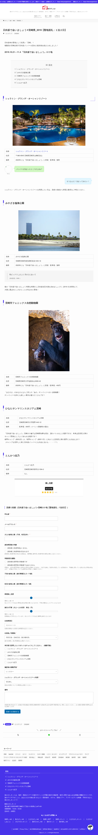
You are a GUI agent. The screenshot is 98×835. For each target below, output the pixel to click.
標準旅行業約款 (47, 829)
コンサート (32, 754)
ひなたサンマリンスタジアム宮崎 (29, 79)
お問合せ (82, 829)
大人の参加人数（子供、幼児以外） (17, 534)
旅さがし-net (19, 819)
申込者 (7, 514)
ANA (5, 754)
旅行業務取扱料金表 (35, 829)
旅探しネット (60, 819)
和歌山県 (40, 757)
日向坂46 (16, 33)
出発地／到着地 (10, 633)
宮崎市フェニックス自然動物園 (28, 76)
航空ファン (7, 760)
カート (24, 754)
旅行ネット (51, 821)
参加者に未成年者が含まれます (18, 551)
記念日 (14, 760)
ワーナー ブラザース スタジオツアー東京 (15, 757)
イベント (17, 754)
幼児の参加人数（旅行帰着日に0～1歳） (18, 584)
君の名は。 (32, 757)
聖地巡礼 (8, 724)
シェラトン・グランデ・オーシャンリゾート (33, 69)
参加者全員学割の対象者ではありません (21, 565)
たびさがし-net (33, 819)
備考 (6, 690)
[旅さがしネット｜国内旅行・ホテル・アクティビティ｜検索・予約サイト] (49, 7)
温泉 (79, 757)
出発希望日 (8, 621)
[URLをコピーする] (80, 735)
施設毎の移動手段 (11, 667)
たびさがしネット (75, 819)
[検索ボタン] (64, 16)
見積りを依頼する (12, 711)
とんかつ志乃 (22, 82)
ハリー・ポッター (52, 754)
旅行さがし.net (37, 821)
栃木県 (74, 757)
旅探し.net (8, 819)
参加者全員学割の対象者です (17, 562)
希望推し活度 (9, 594)
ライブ (87, 754)
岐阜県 (54, 757)
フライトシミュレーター (76, 754)
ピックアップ (9, 33)
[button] (18, 735)
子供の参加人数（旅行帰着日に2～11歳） (19, 574)
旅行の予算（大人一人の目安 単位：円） (19, 607)
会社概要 (15, 829)
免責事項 (56, 829)
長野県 (20, 760)
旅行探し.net (63, 821)
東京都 (67, 757)
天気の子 (47, 757)
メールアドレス (10, 524)
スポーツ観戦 (41, 754)
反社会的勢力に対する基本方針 (69, 829)
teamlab (11, 754)
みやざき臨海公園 (23, 72)
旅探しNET (47, 819)
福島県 (84, 757)
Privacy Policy (24, 829)
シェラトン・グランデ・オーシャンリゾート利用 (22, 677)
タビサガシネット (21, 821)
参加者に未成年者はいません (17, 548)
